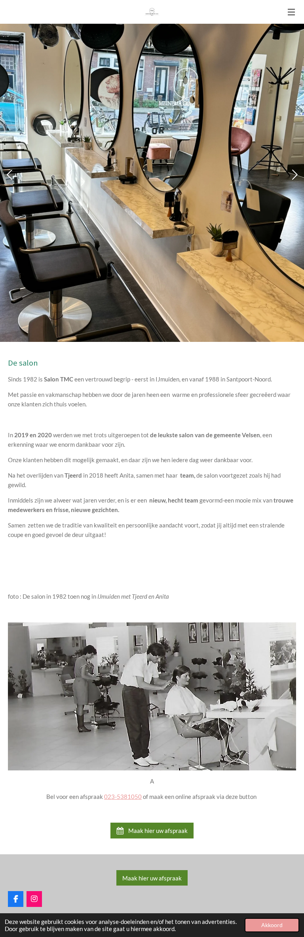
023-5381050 (123, 796)
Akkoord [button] (272, 925)
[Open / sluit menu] (291, 12)
